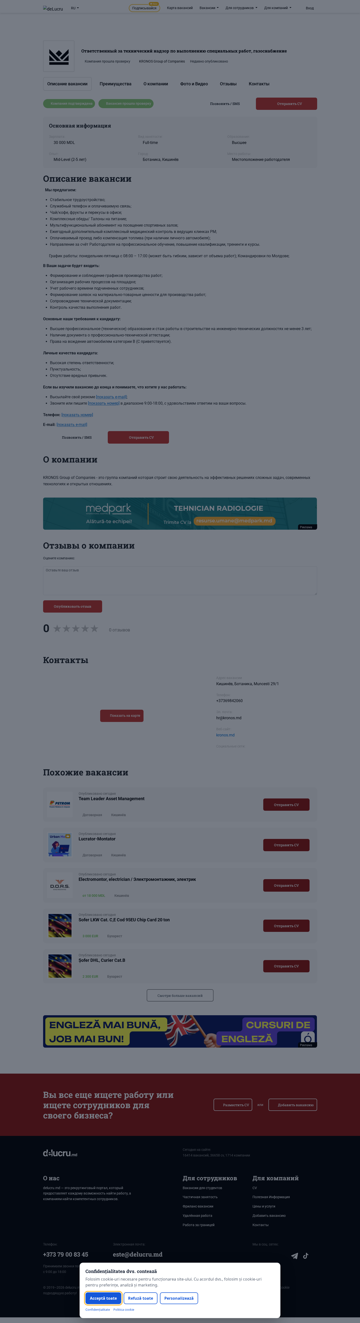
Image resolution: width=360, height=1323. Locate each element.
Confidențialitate (97, 1310)
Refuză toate (140, 1298)
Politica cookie (123, 1310)
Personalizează (179, 1298)
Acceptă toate (103, 1298)
